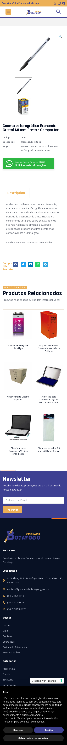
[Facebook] (63, 3)
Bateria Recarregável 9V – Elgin (18, 347)
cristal (45, 146)
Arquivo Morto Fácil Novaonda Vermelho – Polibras (49, 348)
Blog (5, 630)
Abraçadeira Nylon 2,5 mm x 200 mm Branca (49, 449)
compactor (35, 146)
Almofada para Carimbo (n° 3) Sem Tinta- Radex (18, 451)
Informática (9, 685)
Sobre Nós (9, 641)
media (40, 150)
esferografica (28, 150)
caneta (25, 146)
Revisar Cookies (11, 652)
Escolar (7, 674)
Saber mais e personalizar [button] (33, 738)
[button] (8, 12)
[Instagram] (59, 3)
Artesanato (9, 668)
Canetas (25, 142)
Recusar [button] (18, 730)
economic (55, 146)
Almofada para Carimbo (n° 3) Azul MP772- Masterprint (48, 399)
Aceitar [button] (49, 730)
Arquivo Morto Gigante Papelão (18, 398)
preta (47, 150)
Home (6, 625)
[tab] (33, 193)
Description (16, 193)
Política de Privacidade (15, 647)
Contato (7, 636)
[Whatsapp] (55, 3)
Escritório (36, 142)
